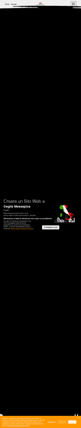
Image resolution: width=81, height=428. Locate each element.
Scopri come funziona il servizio (22, 229)
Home (7, 4)
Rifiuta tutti (62, 422)
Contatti (13, 4)
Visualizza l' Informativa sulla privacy (18, 426)
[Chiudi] (79, 417)
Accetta (72, 422)
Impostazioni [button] (52, 422)
